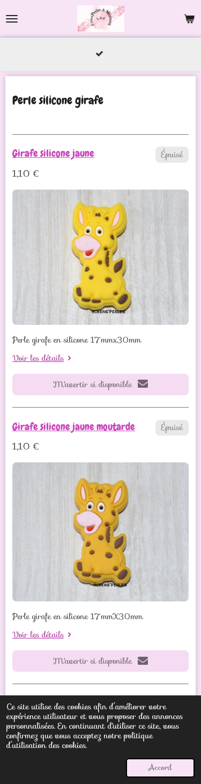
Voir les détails (38, 358)
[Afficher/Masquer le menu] (12, 19)
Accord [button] (160, 767)
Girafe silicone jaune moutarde (73, 426)
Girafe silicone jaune (53, 153)
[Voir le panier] (189, 19)
